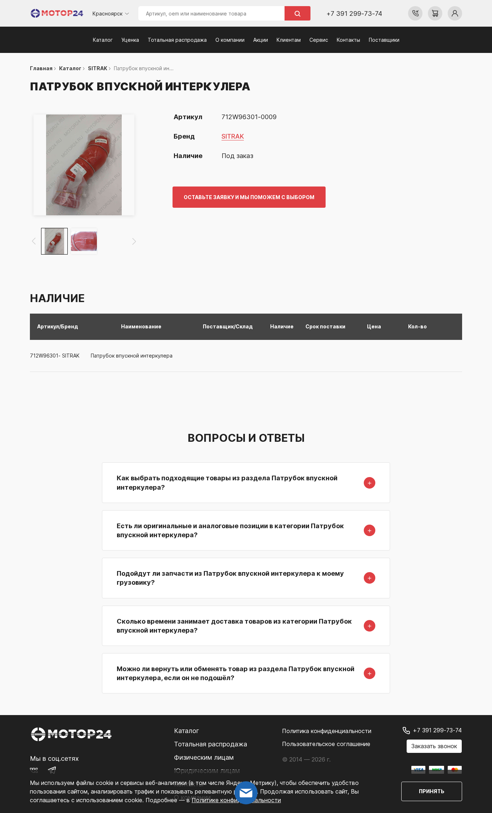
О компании (230, 40)
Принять (431, 791)
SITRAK (233, 136)
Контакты (348, 40)
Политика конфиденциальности (326, 731)
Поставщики (384, 40)
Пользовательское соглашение (326, 743)
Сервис (318, 40)
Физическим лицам (204, 757)
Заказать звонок (434, 746)
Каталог (103, 40)
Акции (260, 40)
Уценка (130, 40)
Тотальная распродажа (177, 40)
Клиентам (289, 40)
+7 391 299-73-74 (354, 13)
